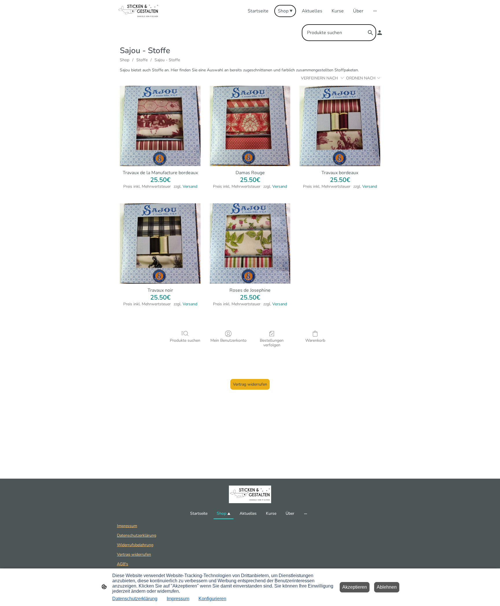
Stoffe (142, 60)
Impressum (127, 526)
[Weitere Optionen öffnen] (375, 10)
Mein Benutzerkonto (228, 340)
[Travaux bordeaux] (339, 126)
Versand (190, 186)
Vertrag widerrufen (250, 384)
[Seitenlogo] (138, 11)
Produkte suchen (185, 340)
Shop (124, 60)
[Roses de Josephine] (250, 243)
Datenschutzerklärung (136, 535)
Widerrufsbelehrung (135, 545)
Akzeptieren (354, 587)
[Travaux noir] (160, 243)
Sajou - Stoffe (167, 60)
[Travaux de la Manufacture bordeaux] (160, 126)
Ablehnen (387, 587)
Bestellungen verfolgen (272, 343)
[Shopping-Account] (379, 32)
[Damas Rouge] (250, 126)
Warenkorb (315, 340)
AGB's (122, 564)
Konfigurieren (212, 598)
